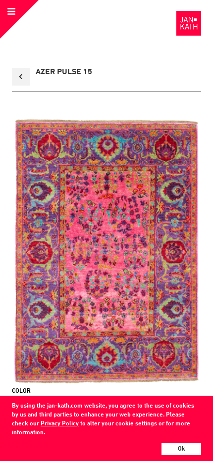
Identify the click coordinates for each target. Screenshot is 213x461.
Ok (181, 449)
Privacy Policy (60, 424)
